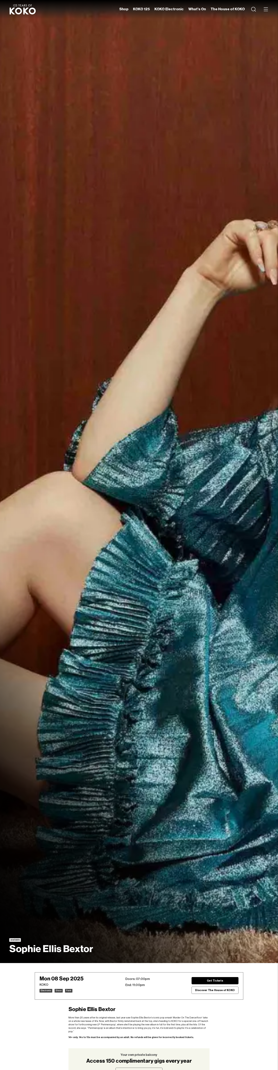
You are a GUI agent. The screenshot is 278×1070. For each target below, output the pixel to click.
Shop (124, 9)
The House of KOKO (228, 9)
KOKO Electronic (169, 9)
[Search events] (254, 9)
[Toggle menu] (266, 9)
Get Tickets (215, 980)
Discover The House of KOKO (215, 990)
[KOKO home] (22, 9)
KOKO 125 (141, 9)
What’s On (197, 9)
